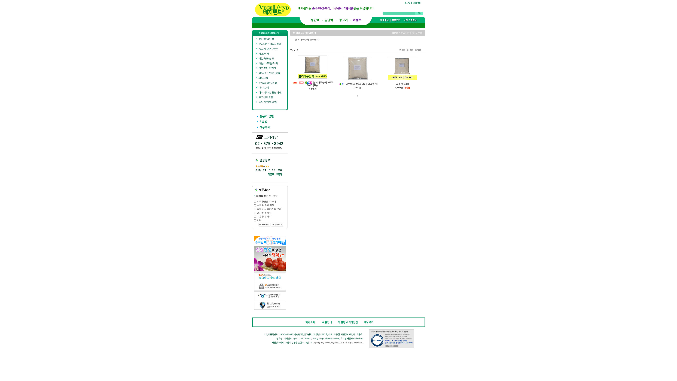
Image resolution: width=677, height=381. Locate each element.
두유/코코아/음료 (267, 82)
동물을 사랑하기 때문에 (268, 209)
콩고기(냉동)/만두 (268, 48)
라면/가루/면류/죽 (268, 63)
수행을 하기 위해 (265, 205)
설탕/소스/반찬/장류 (269, 73)
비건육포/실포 (266, 58)
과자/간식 (263, 87)
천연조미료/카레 (267, 68)
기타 (258, 220)
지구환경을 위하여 (266, 201)
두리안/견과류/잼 (267, 102)
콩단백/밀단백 (266, 39)
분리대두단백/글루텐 (269, 44)
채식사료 (263, 77)
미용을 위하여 (263, 216)
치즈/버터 (263, 53)
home (395, 33)
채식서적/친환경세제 (269, 92)
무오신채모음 (265, 97)
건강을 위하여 (263, 212)
